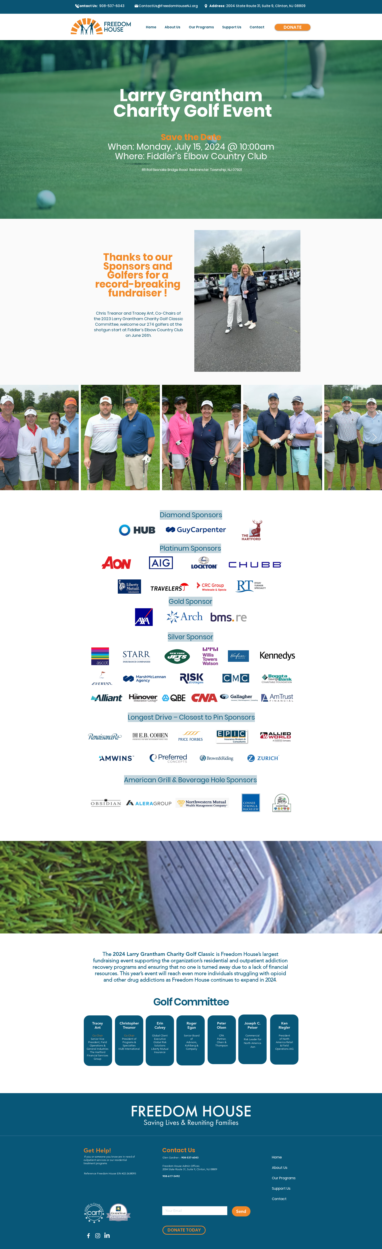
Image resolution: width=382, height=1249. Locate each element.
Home (277, 1157)
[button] (232, 27)
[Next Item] (374, 437)
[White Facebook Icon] (88, 1235)
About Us (279, 1167)
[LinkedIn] (107, 1235)
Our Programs (284, 1178)
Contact (279, 1198)
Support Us (281, 1188)
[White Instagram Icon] (97, 1235)
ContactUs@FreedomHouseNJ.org (168, 6)
